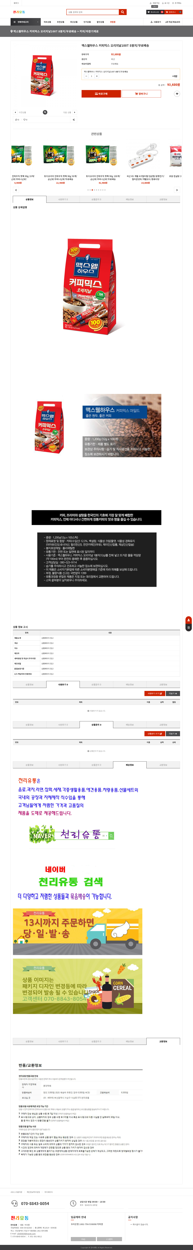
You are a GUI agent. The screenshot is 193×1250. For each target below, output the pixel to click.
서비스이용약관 (16, 1192)
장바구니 (143, 93)
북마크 (16, 3)
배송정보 (130, 199)
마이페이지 (48, 1192)
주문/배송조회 (174, 21)
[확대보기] (45, 112)
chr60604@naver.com (26, 1233)
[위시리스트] (177, 94)
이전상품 (22, 112)
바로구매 (103, 93)
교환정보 (163, 199)
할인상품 (100, 21)
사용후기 (157, 21)
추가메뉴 (178, 3)
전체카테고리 (23, 21)
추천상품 (60, 21)
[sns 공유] (73, 119)
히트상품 (47, 21)
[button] (88, 190)
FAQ (83, 1239)
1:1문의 (109, 1239)
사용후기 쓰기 (153, 693)
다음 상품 (67, 112)
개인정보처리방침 (33, 1192)
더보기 (171, 693)
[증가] (97, 76)
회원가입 (156, 3)
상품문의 (96, 199)
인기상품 (87, 21)
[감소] (86, 76)
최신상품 (74, 21)
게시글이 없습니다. (140, 1224)
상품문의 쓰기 (153, 733)
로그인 (167, 3)
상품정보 (29, 199)
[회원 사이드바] (188, 623)
